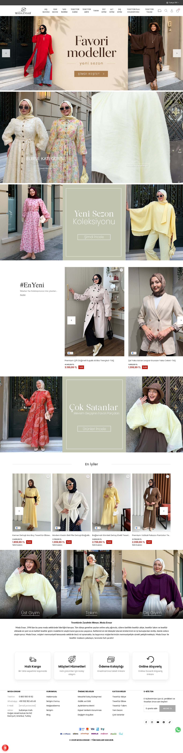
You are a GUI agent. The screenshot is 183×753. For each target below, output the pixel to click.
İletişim (49, 710)
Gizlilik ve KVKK (84, 701)
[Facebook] (146, 722)
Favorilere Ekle (121, 270)
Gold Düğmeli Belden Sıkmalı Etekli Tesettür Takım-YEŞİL (111, 535)
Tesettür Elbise (119, 701)
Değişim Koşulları (85, 714)
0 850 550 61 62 (20, 696)
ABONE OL (167, 708)
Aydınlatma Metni (86, 705)
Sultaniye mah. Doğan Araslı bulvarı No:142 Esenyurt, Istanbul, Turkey (20, 713)
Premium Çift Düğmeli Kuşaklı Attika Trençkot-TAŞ (89, 360)
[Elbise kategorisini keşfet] (46, 137)
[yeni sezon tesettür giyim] (91, 222)
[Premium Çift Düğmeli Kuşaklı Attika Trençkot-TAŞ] (94, 311)
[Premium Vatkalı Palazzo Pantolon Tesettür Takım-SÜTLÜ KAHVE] (32, 502)
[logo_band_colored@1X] (91, 729)
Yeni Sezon (117, 710)
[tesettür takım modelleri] (91, 584)
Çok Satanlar (118, 714)
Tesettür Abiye (119, 696)
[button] (5, 748)
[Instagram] (152, 722)
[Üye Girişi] (172, 10)
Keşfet (22, 295)
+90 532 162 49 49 (22, 701)
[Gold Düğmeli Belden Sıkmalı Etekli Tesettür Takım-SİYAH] (71, 502)
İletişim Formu (53, 701)
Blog (48, 714)
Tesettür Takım (119, 705)
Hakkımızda (51, 696)
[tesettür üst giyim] (30, 584)
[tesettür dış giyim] (152, 584)
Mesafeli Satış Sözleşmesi (89, 696)
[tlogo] (91, 747)
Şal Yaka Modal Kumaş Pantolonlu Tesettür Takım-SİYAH (151, 535)
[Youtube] (158, 722)
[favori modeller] (91, 53)
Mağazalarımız (53, 705)
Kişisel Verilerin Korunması (90, 710)
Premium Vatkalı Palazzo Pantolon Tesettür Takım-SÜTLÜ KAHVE (32, 535)
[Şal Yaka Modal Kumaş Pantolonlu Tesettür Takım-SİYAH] (151, 502)
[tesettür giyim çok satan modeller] (91, 414)
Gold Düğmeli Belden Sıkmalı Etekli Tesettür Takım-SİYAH (71, 535)
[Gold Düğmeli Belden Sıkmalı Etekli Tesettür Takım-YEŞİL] (111, 502)
